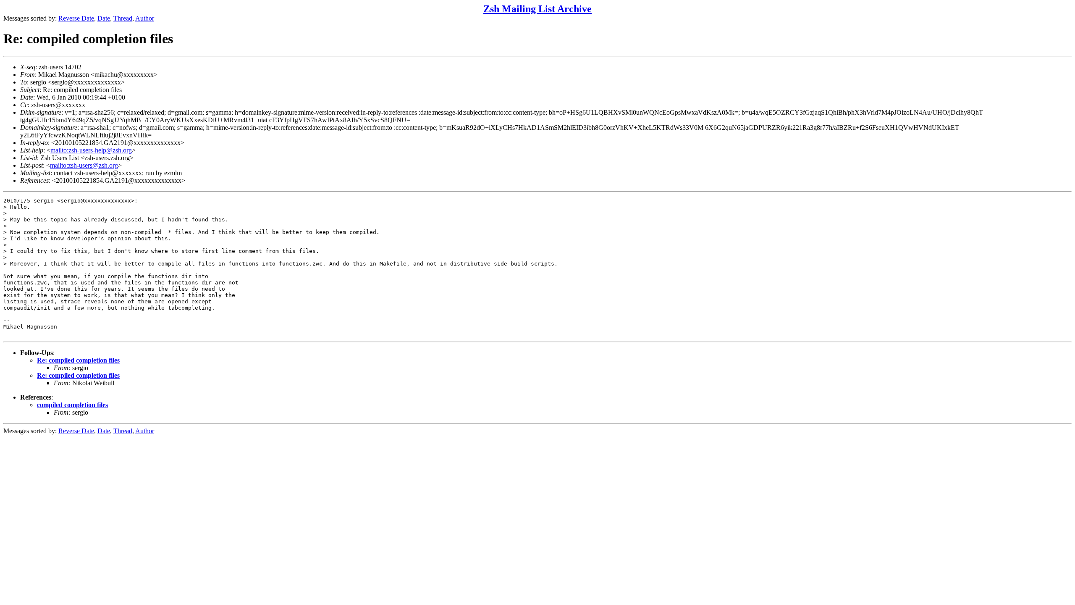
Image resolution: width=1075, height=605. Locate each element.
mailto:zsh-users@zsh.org (84, 165)
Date (103, 18)
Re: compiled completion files (78, 360)
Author (144, 18)
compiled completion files (72, 404)
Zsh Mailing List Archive (537, 8)
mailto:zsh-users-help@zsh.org (91, 150)
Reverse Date (76, 18)
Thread (122, 18)
